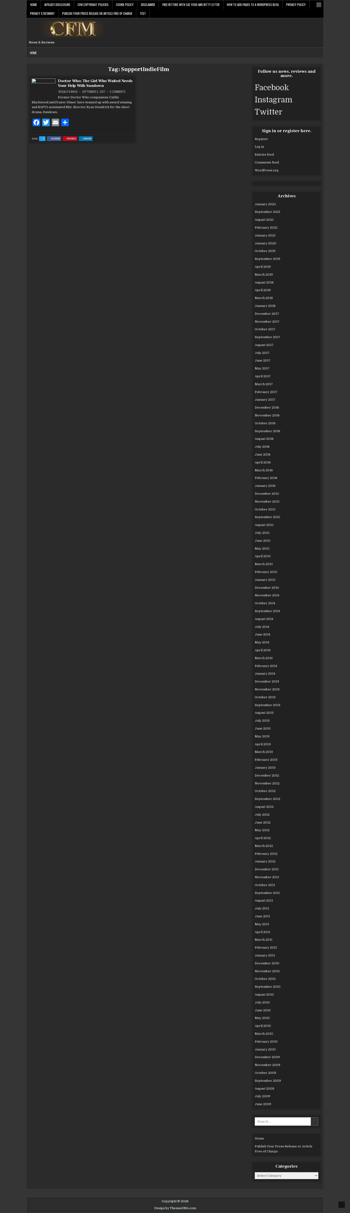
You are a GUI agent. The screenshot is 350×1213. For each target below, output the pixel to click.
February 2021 (266, 227)
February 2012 (266, 854)
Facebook (56, 139)
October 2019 (265, 251)
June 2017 (262, 360)
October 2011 (265, 885)
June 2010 (263, 1010)
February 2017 (266, 392)
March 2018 (264, 298)
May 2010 (262, 1018)
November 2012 (267, 783)
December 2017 (267, 313)
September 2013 (267, 705)
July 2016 (262, 446)
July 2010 (262, 1002)
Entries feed (264, 154)
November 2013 (267, 689)
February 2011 (266, 947)
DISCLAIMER (148, 4)
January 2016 (265, 486)
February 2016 (266, 478)
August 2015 (264, 525)
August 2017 (264, 345)
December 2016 (267, 407)
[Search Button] (318, 4)
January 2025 (265, 204)
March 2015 (264, 564)
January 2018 (265, 306)
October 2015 (265, 509)
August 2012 (264, 807)
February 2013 (266, 759)
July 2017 (262, 353)
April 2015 (263, 556)
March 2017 (264, 384)
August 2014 (264, 619)
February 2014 (266, 666)
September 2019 (267, 259)
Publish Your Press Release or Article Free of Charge (97, 13)
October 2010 (265, 979)
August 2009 (264, 1088)
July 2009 (262, 1096)
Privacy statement (42, 13)
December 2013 (267, 681)
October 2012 (265, 791)
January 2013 (265, 767)
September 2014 (267, 611)
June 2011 (262, 916)
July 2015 (262, 533)
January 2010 (265, 1049)
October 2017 (265, 329)
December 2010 (267, 963)
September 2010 (267, 986)
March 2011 (263, 939)
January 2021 (265, 235)
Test (143, 13)
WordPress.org (267, 170)
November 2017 (267, 321)
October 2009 (265, 1073)
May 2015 (262, 548)
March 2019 (264, 274)
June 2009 (263, 1104)
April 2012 (263, 838)
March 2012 (264, 846)
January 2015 (265, 580)
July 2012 (262, 814)
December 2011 (267, 869)
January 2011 (265, 955)
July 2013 (262, 720)
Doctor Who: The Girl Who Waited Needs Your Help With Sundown (95, 83)
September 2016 (267, 431)
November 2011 (267, 877)
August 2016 (264, 439)
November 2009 (267, 1065)
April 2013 (263, 744)
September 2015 (267, 517)
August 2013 (264, 712)
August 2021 (264, 219)
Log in (259, 146)
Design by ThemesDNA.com (175, 1208)
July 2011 (262, 908)
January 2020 (265, 243)
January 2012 (265, 861)
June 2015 (262, 540)
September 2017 (267, 337)
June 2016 (262, 454)
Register (261, 139)
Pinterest (72, 139)
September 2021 (267, 212)
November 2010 (267, 971)
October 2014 (265, 603)
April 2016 (263, 462)
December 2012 (267, 775)
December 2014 (267, 587)
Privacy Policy (296, 4)
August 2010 (264, 994)
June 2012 (262, 822)
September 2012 (267, 799)
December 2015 (267, 493)
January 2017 (265, 399)
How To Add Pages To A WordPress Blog (253, 4)
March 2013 (264, 752)
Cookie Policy (125, 4)
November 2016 (267, 415)
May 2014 (262, 642)
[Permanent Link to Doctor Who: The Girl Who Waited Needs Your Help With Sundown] (43, 89)
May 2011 (262, 924)
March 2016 (264, 470)
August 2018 (264, 282)
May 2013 (262, 736)
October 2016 (265, 423)
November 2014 (267, 595)
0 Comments (117, 91)
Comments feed (267, 162)
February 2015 (266, 572)
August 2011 (264, 900)
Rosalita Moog (68, 91)
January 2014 (265, 673)
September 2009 (268, 1080)
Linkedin (88, 139)
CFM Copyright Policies (93, 4)
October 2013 (265, 697)
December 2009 (267, 1057)
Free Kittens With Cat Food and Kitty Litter (191, 4)
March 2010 (264, 1033)
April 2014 (262, 650)
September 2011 (267, 893)
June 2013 (262, 728)
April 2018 (263, 290)
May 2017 (262, 368)
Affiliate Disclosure (57, 4)
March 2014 (264, 658)
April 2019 (263, 266)
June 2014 (262, 634)
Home (33, 4)
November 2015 (267, 501)
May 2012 (262, 830)
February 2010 (266, 1041)
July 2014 (262, 627)
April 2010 (263, 1026)
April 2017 (263, 376)
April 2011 (262, 932)
